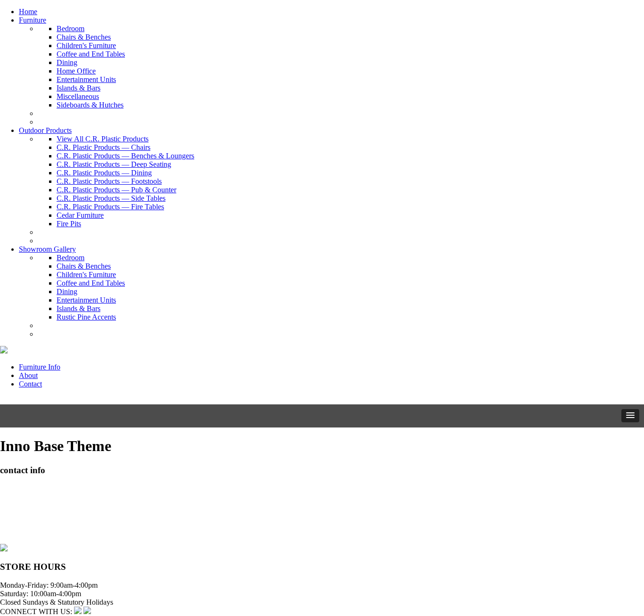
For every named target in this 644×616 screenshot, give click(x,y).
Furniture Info (39, 367)
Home (28, 12)
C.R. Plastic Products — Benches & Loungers (125, 156)
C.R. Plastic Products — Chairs (103, 147)
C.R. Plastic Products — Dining (104, 173)
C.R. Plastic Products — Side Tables (111, 198)
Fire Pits (69, 224)
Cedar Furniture (80, 215)
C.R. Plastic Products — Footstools (109, 181)
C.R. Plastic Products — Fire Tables (110, 207)
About (28, 375)
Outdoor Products (45, 130)
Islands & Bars (78, 88)
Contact (30, 384)
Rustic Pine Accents (86, 317)
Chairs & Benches (84, 37)
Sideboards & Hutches (90, 105)
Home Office (76, 71)
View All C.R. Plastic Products (103, 139)
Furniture (32, 20)
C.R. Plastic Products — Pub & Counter (116, 190)
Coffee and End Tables (91, 54)
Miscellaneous (78, 96)
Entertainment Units (86, 79)
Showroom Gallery (47, 249)
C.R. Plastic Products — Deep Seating (114, 164)
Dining (67, 62)
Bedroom (70, 29)
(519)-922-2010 (23, 522)
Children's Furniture (86, 45)
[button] (630, 415)
